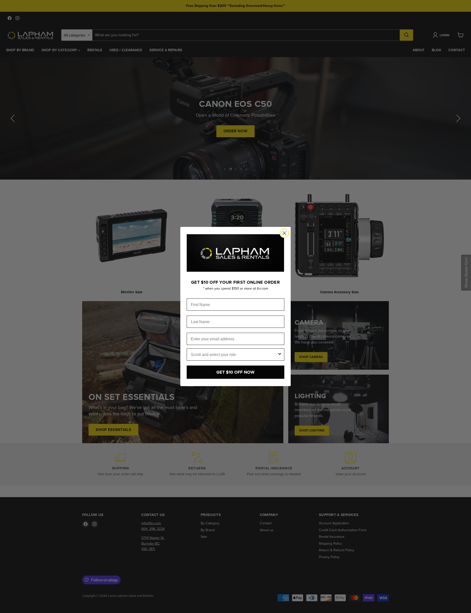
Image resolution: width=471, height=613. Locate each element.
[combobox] (234, 354)
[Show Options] (279, 354)
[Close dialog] (284, 233)
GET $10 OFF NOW (235, 372)
